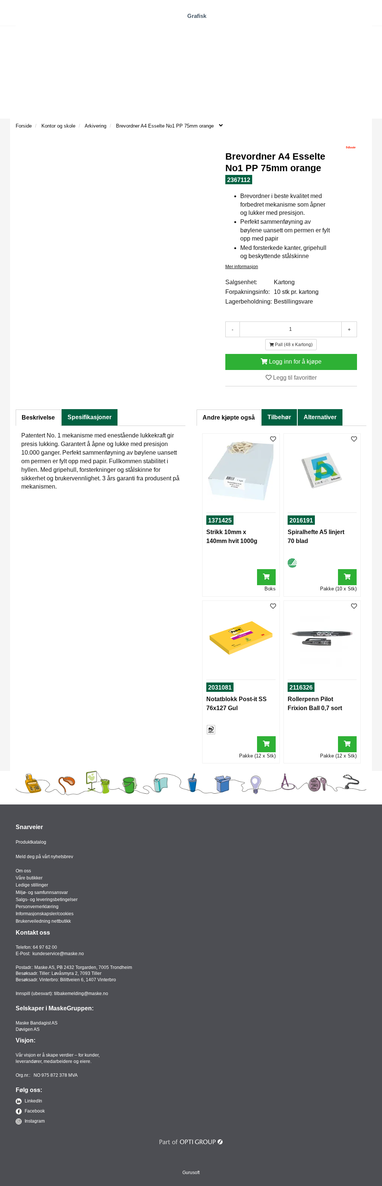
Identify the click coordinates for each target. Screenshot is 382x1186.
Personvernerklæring (37, 906)
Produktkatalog (31, 842)
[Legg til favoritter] (273, 439)
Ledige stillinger (32, 885)
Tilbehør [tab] (279, 417)
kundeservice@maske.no (58, 953)
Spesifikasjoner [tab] (90, 417)
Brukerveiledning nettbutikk (43, 921)
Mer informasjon (241, 266)
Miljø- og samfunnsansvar (42, 892)
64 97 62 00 (45, 947)
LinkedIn (33, 1101)
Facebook (34, 1111)
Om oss (23, 870)
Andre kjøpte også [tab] (229, 417)
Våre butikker (29, 878)
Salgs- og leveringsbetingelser (47, 899)
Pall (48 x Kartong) (293, 344)
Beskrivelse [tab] (38, 417)
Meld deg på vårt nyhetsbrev (44, 856)
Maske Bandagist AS (36, 1023)
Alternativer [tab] (320, 417)
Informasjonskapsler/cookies (44, 913)
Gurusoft (191, 1172)
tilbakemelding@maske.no (81, 993)
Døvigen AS (28, 1029)
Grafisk (196, 16)
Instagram (34, 1121)
